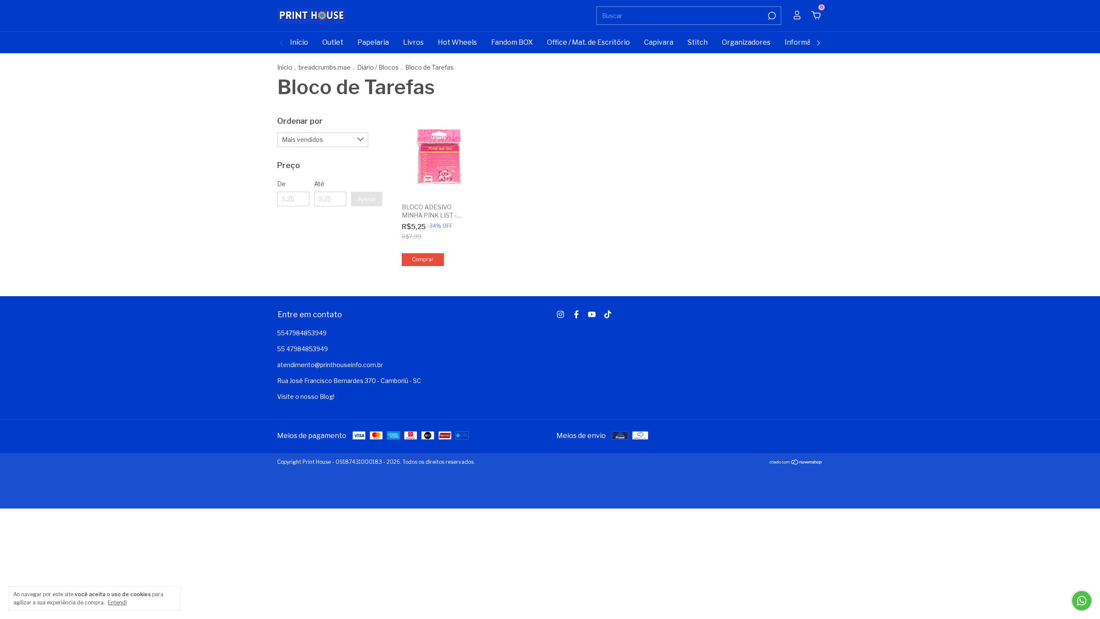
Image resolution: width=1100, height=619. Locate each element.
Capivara (658, 42)
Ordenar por (300, 121)
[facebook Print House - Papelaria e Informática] (576, 314)
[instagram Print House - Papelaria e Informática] (560, 314)
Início (299, 42)
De (281, 183)
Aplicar (367, 199)
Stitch (698, 42)
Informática (804, 42)
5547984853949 (302, 333)
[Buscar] (771, 16)
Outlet (332, 42)
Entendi (117, 602)
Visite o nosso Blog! (305, 396)
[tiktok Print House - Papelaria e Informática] (608, 314)
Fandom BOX (512, 42)
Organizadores (746, 42)
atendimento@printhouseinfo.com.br (330, 364)
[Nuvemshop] (796, 463)
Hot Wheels (457, 42)
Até (319, 183)
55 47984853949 (302, 348)
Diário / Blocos (378, 67)
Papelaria (373, 42)
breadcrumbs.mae (325, 67)
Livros (413, 42)
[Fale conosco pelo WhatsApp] (1081, 600)
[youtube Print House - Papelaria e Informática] (592, 314)
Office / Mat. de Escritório (588, 42)
